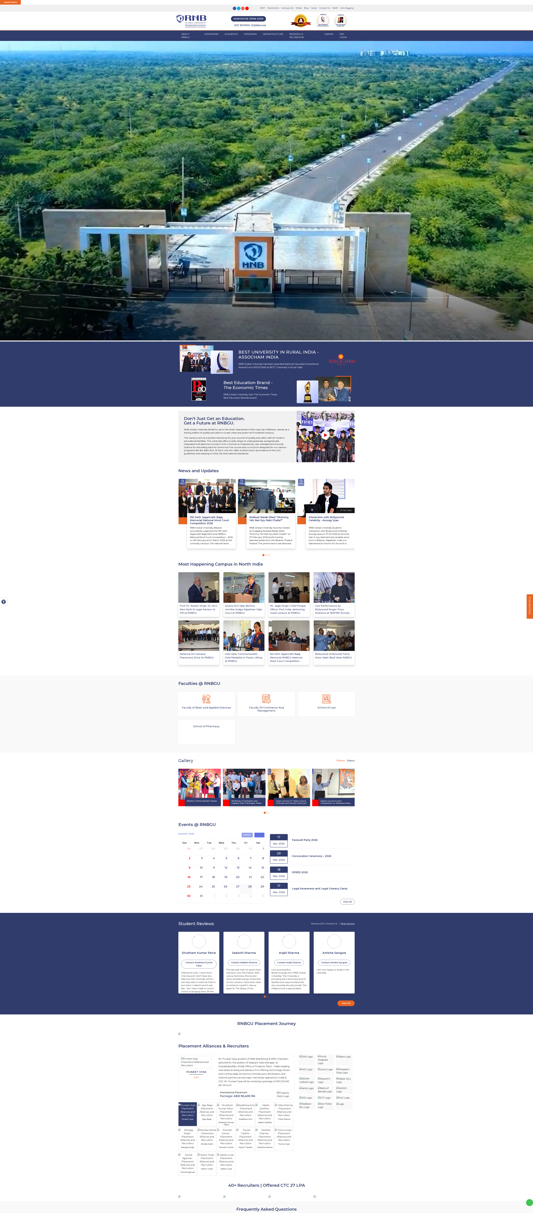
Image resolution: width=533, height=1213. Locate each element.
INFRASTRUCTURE (273, 34)
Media (299, 8)
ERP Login (343, 36)
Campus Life (287, 8)
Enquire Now (529, 606)
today (247, 835)
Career (314, 8)
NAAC (335, 8)
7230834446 (258, 25)
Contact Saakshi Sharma (199, 962)
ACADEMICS (231, 34)
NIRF (262, 8)
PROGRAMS (250, 34)
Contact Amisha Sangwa (289, 962)
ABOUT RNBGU (185, 36)
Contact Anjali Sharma (244, 962)
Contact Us (324, 8)
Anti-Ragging (347, 8)
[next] (262, 835)
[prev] (257, 835)
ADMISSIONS (211, 34)
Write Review (348, 923)
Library (329, 34)
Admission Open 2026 (248, 18)
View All (347, 901)
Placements (273, 8)
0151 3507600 (242, 25)
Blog (306, 8)
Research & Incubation (296, 36)
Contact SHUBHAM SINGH (334, 962)
